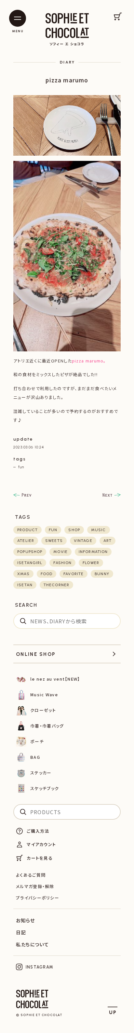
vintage (83, 540)
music (98, 530)
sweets (54, 540)
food (46, 574)
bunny (102, 574)
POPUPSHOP (29, 551)
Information (93, 551)
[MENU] (17, 18)
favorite (73, 574)
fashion (62, 562)
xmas (23, 574)
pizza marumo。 (89, 361)
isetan (25, 585)
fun (21, 467)
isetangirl (29, 562)
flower (91, 562)
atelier (25, 540)
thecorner (56, 585)
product (27, 530)
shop (74, 530)
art (107, 540)
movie (60, 551)
